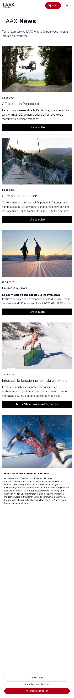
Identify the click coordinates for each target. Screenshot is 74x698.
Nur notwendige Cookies (37, 684)
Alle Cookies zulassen (37, 691)
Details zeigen (37, 677)
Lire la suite (37, 127)
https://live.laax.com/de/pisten (37, 404)
